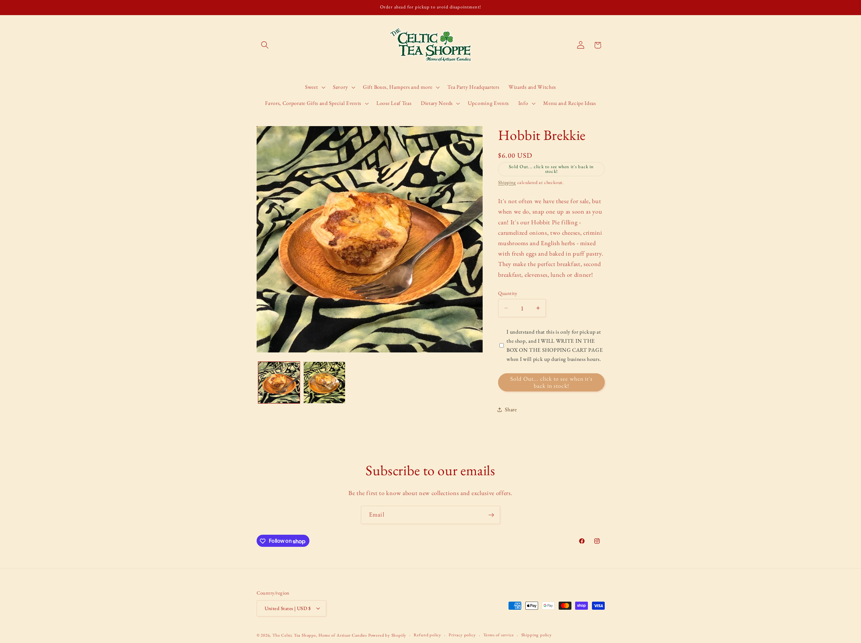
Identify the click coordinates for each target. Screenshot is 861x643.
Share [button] (511, 409)
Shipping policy (536, 635)
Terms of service (498, 635)
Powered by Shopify (387, 635)
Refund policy (427, 635)
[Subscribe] (491, 515)
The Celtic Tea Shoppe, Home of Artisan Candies (319, 635)
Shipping (507, 182)
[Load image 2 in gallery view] (324, 382)
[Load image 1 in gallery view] (279, 382)
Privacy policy (462, 635)
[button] (265, 45)
